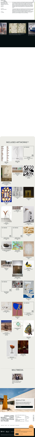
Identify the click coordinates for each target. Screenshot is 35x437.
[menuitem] (25, 415)
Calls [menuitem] (8, 425)
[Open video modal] (17, 379)
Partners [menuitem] (6, 425)
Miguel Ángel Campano (4, 2)
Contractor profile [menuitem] (12, 425)
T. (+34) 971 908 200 (18, 417)
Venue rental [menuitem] (2, 425)
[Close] (32, 429)
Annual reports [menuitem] (17, 425)
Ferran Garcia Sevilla (4, 4)
